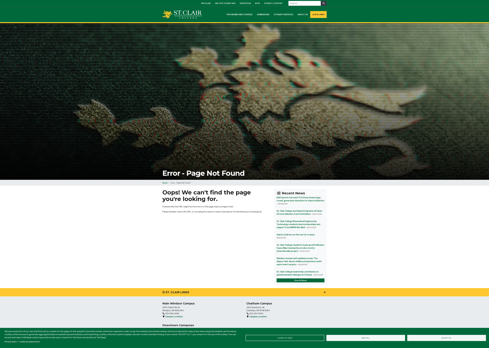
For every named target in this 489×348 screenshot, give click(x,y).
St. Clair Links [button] (177, 292)
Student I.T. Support (273, 3)
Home (165, 183)
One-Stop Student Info (225, 3)
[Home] (183, 14)
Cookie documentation (29, 342)
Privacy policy (11, 342)
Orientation (245, 3)
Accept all (446, 338)
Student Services (283, 14)
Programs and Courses (240, 14)
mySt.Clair (206, 3)
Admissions (263, 14)
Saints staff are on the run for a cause (296, 234)
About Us (303, 14)
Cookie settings (285, 338)
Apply (257, 3)
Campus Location (174, 316)
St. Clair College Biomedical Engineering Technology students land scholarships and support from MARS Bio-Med (298, 224)
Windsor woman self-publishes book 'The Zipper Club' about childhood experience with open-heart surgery (299, 261)
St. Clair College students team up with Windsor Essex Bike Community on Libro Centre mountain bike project (300, 248)
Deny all (366, 338)
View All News (300, 280)
